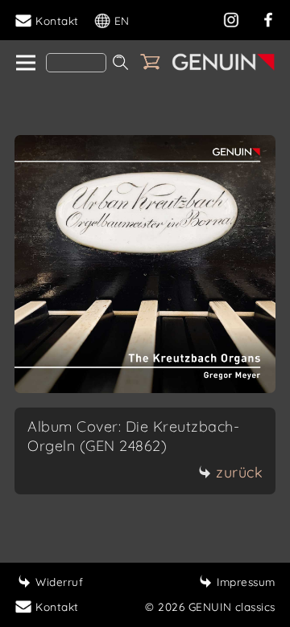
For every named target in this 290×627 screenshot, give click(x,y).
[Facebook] (268, 18)
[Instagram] (231, 18)
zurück (239, 472)
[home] (24, 63)
